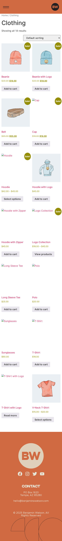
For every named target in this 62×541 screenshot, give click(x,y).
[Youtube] (42, 474)
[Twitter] (35, 474)
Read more (10, 415)
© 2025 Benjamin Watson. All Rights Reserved (31, 514)
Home (5, 15)
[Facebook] (20, 474)
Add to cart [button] (10, 88)
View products (43, 254)
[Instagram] (27, 474)
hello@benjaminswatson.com (31, 501)
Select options (12, 198)
